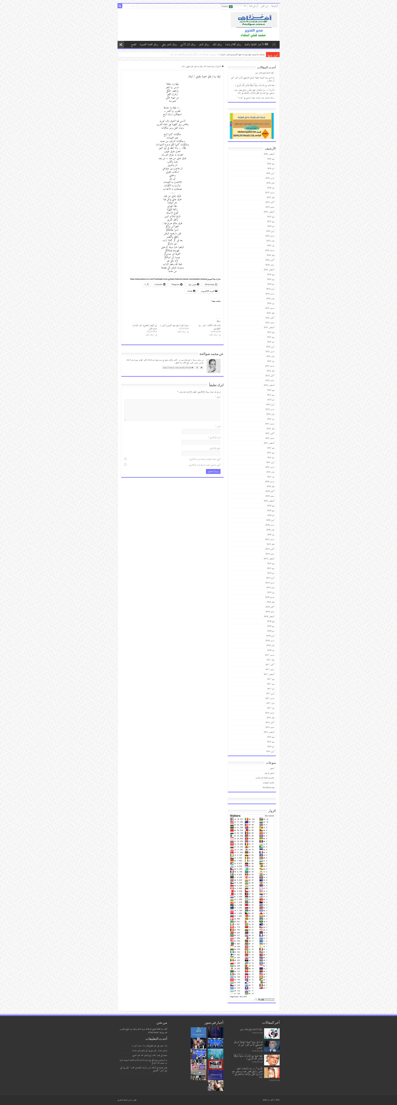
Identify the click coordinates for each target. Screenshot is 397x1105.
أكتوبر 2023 (269, 318)
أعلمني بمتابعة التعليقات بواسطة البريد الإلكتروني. (205, 459)
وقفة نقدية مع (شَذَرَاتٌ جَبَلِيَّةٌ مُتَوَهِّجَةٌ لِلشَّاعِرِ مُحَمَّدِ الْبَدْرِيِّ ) (240, 54)
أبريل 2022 (270, 404)
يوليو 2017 (270, 679)
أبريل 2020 (270, 520)
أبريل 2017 (270, 693)
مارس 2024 (269, 294)
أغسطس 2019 (269, 559)
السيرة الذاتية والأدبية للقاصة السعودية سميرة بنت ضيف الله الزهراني (143, 1061)
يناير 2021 (270, 477)
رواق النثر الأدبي (188, 44)
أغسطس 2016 (269, 732)
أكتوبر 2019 (269, 549)
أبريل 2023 (270, 347)
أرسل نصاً (253, 6)
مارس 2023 (269, 351)
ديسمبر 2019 (269, 539)
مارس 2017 (269, 698)
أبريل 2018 (270, 636)
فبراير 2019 (270, 587)
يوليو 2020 (270, 506)
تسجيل (272, 768)
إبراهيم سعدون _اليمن (160, 1050)
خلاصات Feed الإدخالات (265, 778)
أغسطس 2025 (269, 212)
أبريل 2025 (270, 231)
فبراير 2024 (270, 298)
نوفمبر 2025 (270, 197)
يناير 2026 (270, 188)
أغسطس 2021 (269, 443)
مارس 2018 (269, 640)
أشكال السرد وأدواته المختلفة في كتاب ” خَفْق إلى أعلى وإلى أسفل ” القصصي (143, 1069)
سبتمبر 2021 (269, 438)
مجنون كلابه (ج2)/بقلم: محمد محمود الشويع (146, 1055)
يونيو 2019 (270, 568)
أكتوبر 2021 (269, 433)
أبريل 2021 (270, 462)
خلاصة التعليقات (268, 783)
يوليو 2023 (270, 332)
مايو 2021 (270, 457)
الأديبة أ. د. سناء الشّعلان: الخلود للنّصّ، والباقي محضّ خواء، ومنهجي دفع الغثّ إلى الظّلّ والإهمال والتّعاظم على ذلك (254, 91)
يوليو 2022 (270, 390)
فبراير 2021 (270, 472)
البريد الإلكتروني (214, 437)
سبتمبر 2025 (269, 207)
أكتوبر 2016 (269, 722)
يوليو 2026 (270, 159)
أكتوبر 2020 (269, 491)
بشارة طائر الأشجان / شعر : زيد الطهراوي (209, 327)
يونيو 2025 (270, 221)
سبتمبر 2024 (269, 265)
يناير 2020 (270, 534)
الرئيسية (274, 6)
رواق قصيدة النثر (209, 66)
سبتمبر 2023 (269, 322)
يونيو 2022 (270, 395)
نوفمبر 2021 (270, 428)
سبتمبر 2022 (269, 380)
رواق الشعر (204, 44)
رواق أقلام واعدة (233, 44)
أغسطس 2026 (269, 154)
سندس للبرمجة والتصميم (125, 1100)
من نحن (264, 6)
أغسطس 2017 (269, 674)
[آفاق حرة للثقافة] (254, 24)
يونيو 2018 (270, 626)
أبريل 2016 (270, 751)
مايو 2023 (270, 342)
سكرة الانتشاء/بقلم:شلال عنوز (264, 73)
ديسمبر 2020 (269, 481)
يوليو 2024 (270, 274)
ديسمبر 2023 (269, 308)
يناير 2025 (270, 245)
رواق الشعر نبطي (169, 44)
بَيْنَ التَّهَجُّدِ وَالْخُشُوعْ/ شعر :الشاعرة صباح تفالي (145, 327)
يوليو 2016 (270, 737)
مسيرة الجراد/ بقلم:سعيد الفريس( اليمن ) (174, 325)
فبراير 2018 (270, 645)
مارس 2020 (269, 525)
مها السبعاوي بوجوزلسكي (159, 1060)
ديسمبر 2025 (269, 192)
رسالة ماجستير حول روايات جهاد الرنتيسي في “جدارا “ (255, 98)
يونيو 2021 (270, 453)
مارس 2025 (269, 236)
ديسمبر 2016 (269, 713)
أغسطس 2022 (269, 385)
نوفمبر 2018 (270, 602)
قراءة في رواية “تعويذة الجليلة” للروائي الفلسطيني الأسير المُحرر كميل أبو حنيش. (252, 79)
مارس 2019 (269, 583)
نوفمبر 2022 (270, 371)
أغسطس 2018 (269, 616)
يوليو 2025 (270, 216)
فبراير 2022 (270, 414)
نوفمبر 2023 (270, 313)
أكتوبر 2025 (269, 202)
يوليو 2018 (270, 621)
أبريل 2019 (270, 578)
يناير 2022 (270, 419)
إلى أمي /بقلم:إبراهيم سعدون (141, 1050)
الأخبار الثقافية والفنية (254, 44)
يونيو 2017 (270, 684)
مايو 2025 (270, 226)
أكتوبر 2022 (269, 375)
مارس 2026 (269, 178)
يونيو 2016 (270, 742)
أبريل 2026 (270, 173)
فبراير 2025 (270, 241)
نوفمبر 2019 (270, 544)
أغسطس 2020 (269, 501)
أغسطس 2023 (269, 327)
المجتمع (133, 44)
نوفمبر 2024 (270, 255)
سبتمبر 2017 (269, 669)
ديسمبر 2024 (269, 250)
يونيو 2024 (270, 279)
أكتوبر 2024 (269, 260)
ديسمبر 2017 (269, 655)
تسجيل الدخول (269, 773)
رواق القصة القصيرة (149, 44)
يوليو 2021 (270, 448)
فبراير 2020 (270, 530)
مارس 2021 (269, 467)
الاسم (218, 426)
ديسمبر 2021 (269, 424)
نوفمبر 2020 (270, 486)
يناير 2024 (270, 303)
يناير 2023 (270, 361)
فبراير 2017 (270, 703)
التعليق (218, 397)
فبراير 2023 (270, 356)
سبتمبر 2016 (269, 727)
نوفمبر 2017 (270, 660)
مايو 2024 (270, 284)
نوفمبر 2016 (270, 717)
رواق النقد (217, 44)
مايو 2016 (270, 746)
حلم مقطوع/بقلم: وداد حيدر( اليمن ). (144, 1046)
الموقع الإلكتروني (215, 448)
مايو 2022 (270, 400)
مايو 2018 (270, 631)
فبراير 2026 (270, 183)
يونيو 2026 (270, 163)
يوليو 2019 (270, 563)
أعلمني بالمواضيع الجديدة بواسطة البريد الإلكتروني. (205, 465)
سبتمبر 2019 (269, 554)
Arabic (225, 6)
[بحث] (120, 6)
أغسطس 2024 (269, 269)
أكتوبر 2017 (269, 664)
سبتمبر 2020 (269, 496)
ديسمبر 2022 (269, 366)
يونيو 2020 (270, 510)
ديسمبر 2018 (269, 597)
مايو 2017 (270, 689)
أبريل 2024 (270, 289)
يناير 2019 (270, 592)
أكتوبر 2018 (269, 607)
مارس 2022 (269, 409)
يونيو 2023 (270, 337)
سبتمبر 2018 (269, 611)
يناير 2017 (270, 708)
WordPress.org (268, 787)
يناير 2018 (270, 650)
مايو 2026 (270, 168)
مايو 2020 (270, 515)
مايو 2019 (270, 573)
